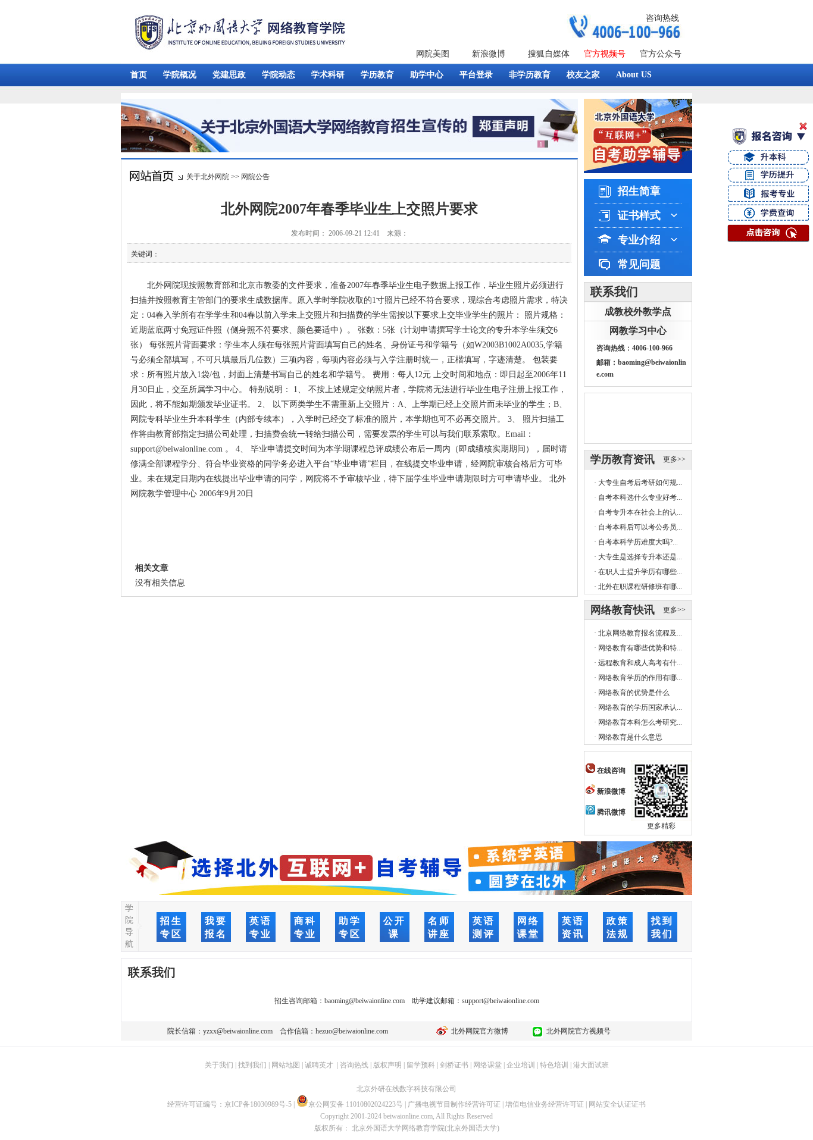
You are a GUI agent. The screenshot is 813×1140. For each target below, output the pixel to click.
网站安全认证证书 (617, 1104)
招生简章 (639, 191)
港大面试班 (591, 1065)
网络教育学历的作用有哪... (640, 678)
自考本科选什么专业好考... (640, 497)
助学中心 (426, 74)
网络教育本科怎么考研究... (640, 722)
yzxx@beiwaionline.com (238, 1031)
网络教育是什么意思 (630, 737)
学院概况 (179, 74)
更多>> (674, 459)
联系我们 (614, 291)
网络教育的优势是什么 (634, 692)
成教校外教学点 (638, 311)
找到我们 (252, 1065)
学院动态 (278, 74)
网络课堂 (487, 1065)
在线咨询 (610, 770)
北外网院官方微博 (478, 1031)
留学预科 (420, 1065)
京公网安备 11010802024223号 (355, 1104)
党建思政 (229, 74)
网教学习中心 (638, 330)
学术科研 (328, 74)
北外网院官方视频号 (577, 1031)
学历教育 (377, 74)
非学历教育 (530, 74)
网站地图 (285, 1065)
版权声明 (387, 1065)
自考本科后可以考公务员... (640, 527)
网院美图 (432, 53)
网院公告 (255, 177)
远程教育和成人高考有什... (640, 663)
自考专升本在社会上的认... (640, 512)
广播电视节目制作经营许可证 (454, 1104)
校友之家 (583, 74)
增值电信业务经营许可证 (544, 1104)
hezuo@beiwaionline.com (351, 1031)
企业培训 (520, 1065)
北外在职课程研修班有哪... (640, 586)
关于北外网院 (207, 177)
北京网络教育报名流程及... (640, 633)
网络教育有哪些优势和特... (640, 648)
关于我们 (219, 1065)
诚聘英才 (319, 1065)
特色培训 (554, 1065)
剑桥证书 (454, 1065)
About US (634, 74)
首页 (138, 74)
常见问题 (639, 264)
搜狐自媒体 (549, 53)
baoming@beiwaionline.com (364, 1001)
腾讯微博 (610, 812)
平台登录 (476, 74)
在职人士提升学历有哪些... (640, 572)
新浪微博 (488, 53)
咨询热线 (662, 18)
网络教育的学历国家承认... (640, 707)
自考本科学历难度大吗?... (638, 542)
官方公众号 (660, 53)
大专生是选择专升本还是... (640, 557)
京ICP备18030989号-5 (258, 1104)
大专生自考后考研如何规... (640, 482)
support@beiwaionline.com (500, 1001)
